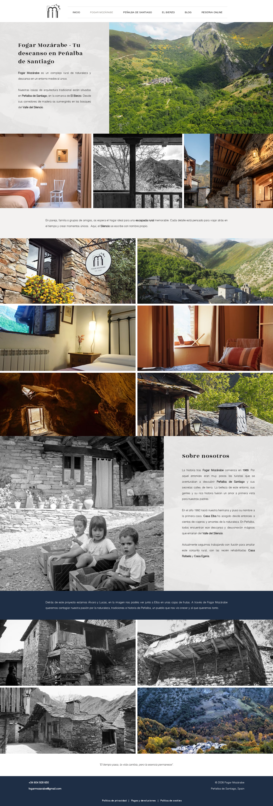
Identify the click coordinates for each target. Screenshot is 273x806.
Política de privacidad (114, 800)
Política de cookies (171, 800)
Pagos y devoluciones (143, 800)
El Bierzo (76, 95)
